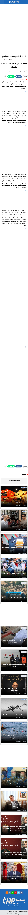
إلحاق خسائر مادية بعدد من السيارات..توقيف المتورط (14, 665)
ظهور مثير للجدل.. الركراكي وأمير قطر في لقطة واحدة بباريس (14, 525)
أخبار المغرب (23, 675)
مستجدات (24, 511)
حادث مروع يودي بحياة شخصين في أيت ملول (14, 502)
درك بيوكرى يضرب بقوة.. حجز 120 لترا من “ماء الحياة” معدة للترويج (14, 782)
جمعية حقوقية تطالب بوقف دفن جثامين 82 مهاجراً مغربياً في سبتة (14, 737)
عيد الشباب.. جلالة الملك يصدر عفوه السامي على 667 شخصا (14, 877)
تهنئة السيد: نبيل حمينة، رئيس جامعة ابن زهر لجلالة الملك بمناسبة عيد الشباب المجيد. (14, 853)
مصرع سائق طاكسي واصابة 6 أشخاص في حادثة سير (14, 597)
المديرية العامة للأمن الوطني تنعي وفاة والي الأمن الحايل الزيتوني (14, 689)
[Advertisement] (14, 28)
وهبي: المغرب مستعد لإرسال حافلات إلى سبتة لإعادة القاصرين (14, 806)
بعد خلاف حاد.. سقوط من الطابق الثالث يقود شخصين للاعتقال (14, 641)
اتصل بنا (10, 911)
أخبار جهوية (23, 487)
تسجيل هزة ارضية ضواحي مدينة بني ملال (14, 714)
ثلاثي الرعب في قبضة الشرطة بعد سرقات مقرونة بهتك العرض (14, 549)
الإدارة (16, 911)
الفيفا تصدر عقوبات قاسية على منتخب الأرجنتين (14, 574)
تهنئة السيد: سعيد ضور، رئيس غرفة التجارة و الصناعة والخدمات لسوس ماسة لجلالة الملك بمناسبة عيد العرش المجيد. (14, 828)
